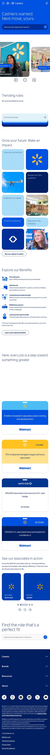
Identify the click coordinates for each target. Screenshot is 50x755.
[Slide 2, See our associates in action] (20, 604)
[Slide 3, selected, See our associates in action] (26, 604)
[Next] (30, 609)
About (5, 685)
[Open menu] (3, 3)
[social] (4, 697)
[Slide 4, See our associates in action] (32, 604)
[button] (13, 159)
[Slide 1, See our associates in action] (18, 604)
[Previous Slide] (16, 80)
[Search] (45, 27)
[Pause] (25, 80)
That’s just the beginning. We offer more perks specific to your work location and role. (24, 324)
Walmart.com (6, 737)
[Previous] (19, 609)
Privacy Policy (6, 744)
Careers (5, 656)
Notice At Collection (8, 748)
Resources (7, 676)
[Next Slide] (34, 80)
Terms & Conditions (8, 741)
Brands (5, 666)
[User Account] (46, 3)
